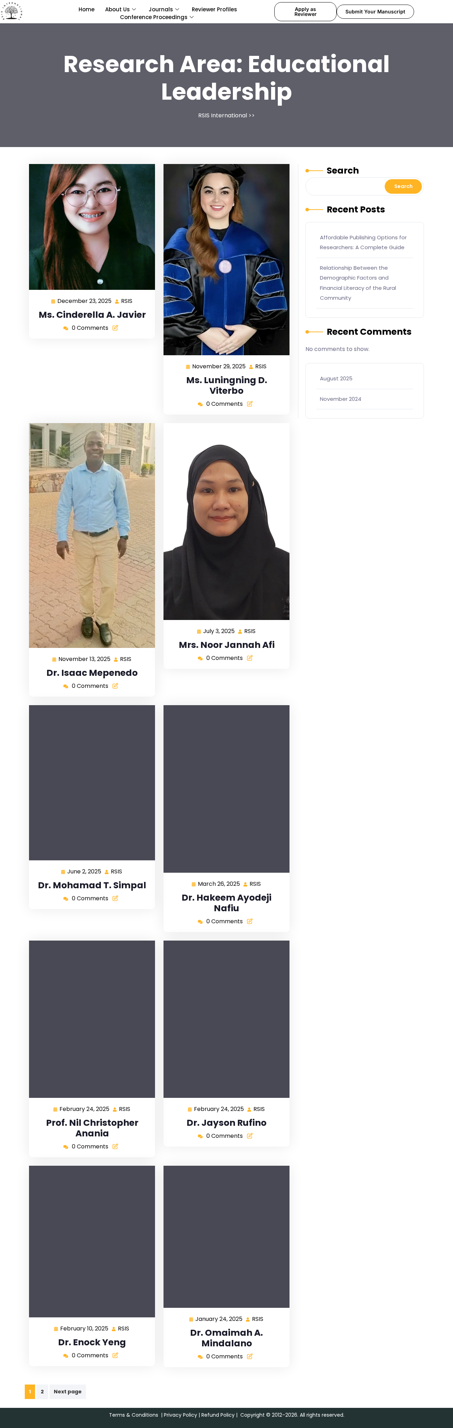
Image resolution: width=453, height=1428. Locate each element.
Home (86, 9)
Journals (161, 9)
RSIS (127, 300)
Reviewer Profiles (214, 9)
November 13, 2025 (84, 658)
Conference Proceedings (154, 17)
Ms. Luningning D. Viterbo (226, 385)
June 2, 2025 (84, 871)
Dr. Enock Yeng (92, 1342)
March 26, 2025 (219, 883)
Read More (89, 226)
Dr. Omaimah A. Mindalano (226, 1338)
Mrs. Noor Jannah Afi (227, 645)
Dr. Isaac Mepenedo (92, 673)
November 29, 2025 (219, 366)
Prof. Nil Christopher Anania (92, 1128)
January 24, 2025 (219, 1318)
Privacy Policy (180, 1414)
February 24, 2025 (84, 1108)
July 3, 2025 (219, 630)
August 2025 (336, 378)
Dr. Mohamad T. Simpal (92, 885)
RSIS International (222, 115)
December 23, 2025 (84, 300)
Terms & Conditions (133, 1414)
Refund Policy (218, 1414)
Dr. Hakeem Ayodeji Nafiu (226, 902)
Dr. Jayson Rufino (226, 1123)
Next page (68, 1391)
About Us (117, 9)
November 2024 (340, 399)
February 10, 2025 (84, 1328)
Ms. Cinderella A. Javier (92, 315)
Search (343, 170)
